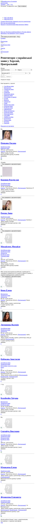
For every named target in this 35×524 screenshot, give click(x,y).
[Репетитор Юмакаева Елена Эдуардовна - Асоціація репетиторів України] (17, 459)
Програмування (8, 114)
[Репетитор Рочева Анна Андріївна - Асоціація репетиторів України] (17, 205)
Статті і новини (19, 33)
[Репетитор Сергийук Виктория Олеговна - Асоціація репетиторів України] (17, 423)
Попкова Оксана (8, 143)
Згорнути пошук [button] (5, 79)
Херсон (3, 151)
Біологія (6, 100)
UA (12, 4)
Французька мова (9, 104)
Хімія (5, 103)
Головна (3, 21)
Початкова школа (9, 94)
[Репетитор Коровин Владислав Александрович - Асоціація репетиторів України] (17, 172)
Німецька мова (8, 95)
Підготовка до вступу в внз (9, 366)
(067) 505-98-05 (8, 17)
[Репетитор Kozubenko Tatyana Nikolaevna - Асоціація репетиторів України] (17, 390)
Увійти (26, 24)
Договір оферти (26, 32)
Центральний (22, 151)
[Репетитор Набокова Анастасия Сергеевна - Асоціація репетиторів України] (17, 351)
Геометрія (7, 92)
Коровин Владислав (10, 180)
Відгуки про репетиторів (8, 23)
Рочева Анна (6, 213)
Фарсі (2, 367)
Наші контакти (19, 24)
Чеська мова (7, 120)
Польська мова (8, 106)
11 (1, 157)
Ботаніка (6, 121)
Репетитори (9, 21)
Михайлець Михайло (10, 246)
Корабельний (4, 376)
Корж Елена (6, 290)
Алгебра (6, 91)
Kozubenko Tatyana (9, 398)
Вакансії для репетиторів (8, 24)
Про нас (3, 32)
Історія (6, 98)
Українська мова (9, 89)
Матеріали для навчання (8, 33)
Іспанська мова (8, 112)
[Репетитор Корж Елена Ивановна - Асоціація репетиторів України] (17, 282)
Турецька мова (5, 256)
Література (7, 101)
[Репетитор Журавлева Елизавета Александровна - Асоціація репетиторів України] (17, 489)
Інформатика (8, 109)
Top (2, 522)
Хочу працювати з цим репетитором (10, 164)
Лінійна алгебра (8, 117)
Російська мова (8, 108)
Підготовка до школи (10, 97)
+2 (1, 257)
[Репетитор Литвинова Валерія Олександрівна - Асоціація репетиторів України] (17, 317)
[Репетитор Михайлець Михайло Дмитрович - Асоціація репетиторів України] (17, 239)
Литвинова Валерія (10, 325)
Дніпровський (13, 376)
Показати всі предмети (7, 126)
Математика (7, 88)
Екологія (6, 123)
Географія (7, 115)
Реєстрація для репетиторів (8, 36)
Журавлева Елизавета (11, 497)
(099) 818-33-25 (8, 19)
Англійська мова (9, 86)
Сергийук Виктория (10, 431)
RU (8, 4)
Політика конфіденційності (14, 32)
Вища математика (9, 111)
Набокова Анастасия (10, 359)
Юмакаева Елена (9, 467)
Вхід (18, 36)
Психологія (7, 118)
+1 (1, 369)
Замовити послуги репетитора (21, 21)
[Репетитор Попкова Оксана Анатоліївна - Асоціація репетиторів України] (17, 135)
